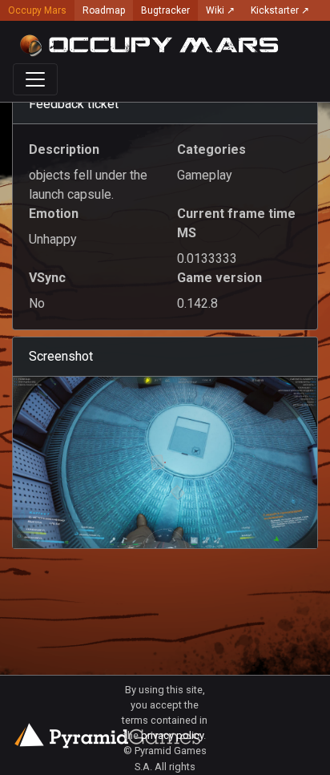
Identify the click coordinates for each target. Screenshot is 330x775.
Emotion (53, 213)
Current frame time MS (236, 223)
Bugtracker (165, 10)
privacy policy (172, 735)
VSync (47, 277)
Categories (211, 149)
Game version (219, 277)
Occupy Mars (37, 10)
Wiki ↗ (220, 10)
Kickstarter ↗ (280, 10)
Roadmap (103, 10)
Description (64, 149)
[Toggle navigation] (35, 79)
